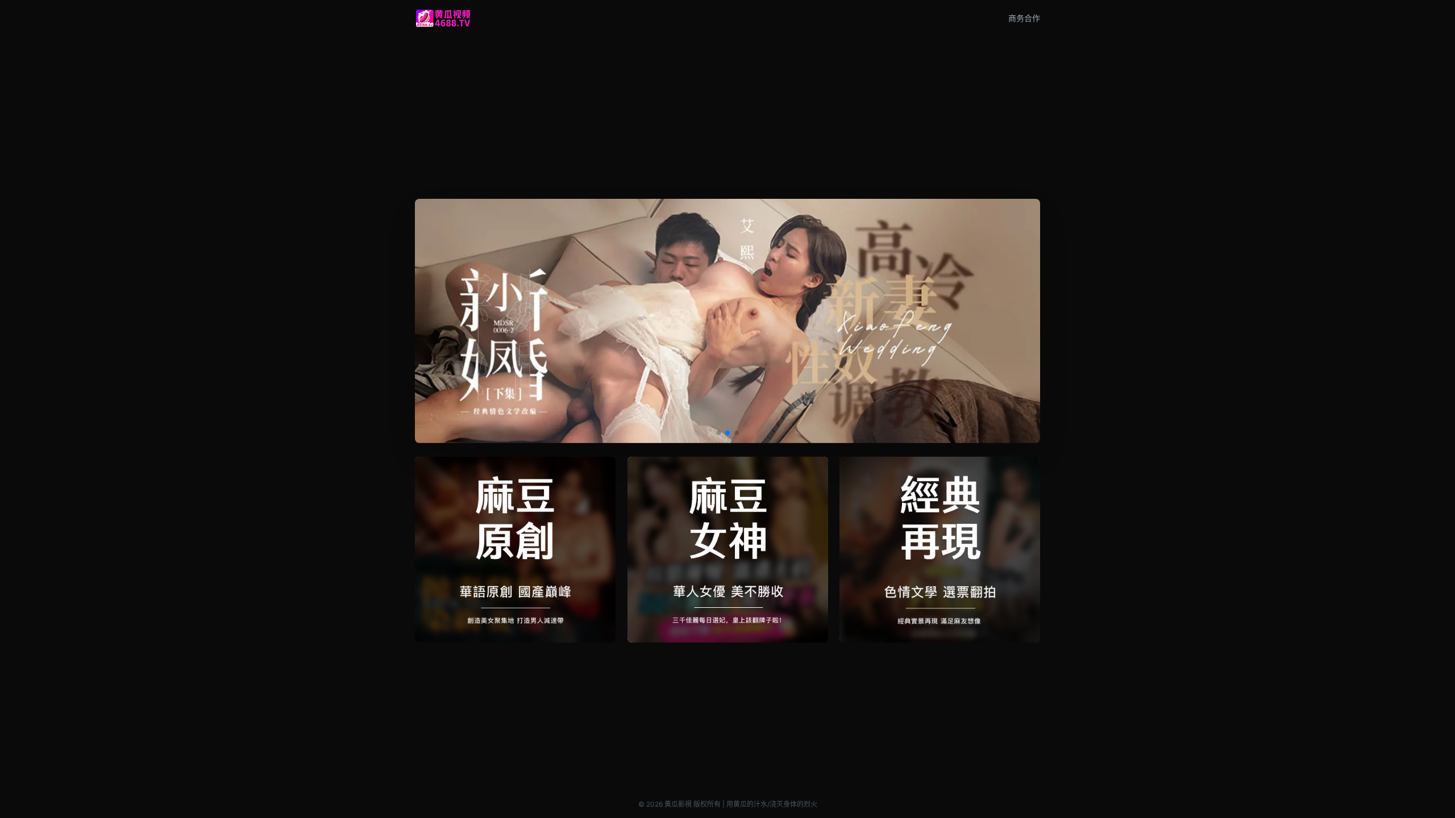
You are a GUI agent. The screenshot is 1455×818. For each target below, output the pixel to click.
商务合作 (1024, 18)
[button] (718, 433)
